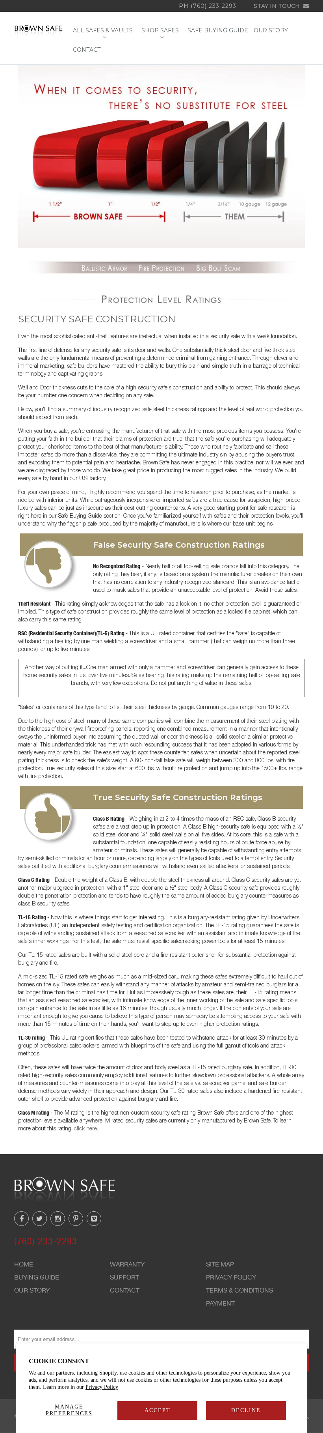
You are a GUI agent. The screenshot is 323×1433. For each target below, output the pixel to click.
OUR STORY (271, 31)
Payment (220, 1303)
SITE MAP (220, 1264)
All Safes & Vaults (104, 31)
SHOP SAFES (161, 31)
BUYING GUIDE (36, 1277)
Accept (158, 1410)
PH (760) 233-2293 (207, 5)
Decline (246, 1410)
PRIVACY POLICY (231, 1277)
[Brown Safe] (38, 31)
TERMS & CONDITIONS (239, 1290)
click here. (86, 1128)
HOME (23, 1264)
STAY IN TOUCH (277, 5)
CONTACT (86, 50)
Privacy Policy (101, 1387)
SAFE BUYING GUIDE (217, 31)
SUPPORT (124, 1277)
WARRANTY (127, 1264)
